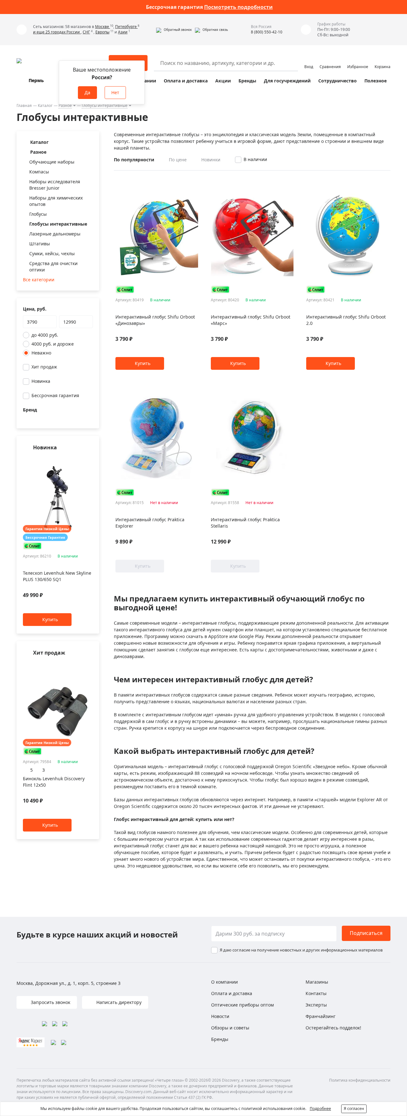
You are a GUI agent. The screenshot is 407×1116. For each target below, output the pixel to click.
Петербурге (126, 26)
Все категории (38, 280)
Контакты (316, 993)
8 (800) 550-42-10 (266, 32)
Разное (65, 105)
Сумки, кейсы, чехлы (52, 253)
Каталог (45, 105)
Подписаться (366, 933)
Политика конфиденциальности (359, 1080)
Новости (220, 1016)
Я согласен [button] (354, 1108)
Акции (223, 81)
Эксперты (316, 1005)
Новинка (40, 381)
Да (87, 92)
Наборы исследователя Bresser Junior (54, 185)
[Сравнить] (89, 460)
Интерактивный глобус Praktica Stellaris (245, 522)
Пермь (36, 80)
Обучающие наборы (51, 162)
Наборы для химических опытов (56, 201)
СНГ (86, 32)
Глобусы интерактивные (105, 105)
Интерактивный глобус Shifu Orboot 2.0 (346, 320)
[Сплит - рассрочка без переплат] (32, 546)
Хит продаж (44, 367)
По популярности (134, 160)
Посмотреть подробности (238, 7)
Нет (115, 92)
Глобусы (38, 214)
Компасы (39, 172)
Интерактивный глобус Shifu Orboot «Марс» (250, 320)
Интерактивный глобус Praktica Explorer (149, 522)
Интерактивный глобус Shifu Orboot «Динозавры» (155, 320)
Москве (102, 26)
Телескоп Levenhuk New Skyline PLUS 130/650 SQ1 (57, 576)
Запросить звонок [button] (50, 1002)
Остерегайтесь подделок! (333, 1028)
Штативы (39, 244)
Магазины (317, 982)
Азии (123, 32)
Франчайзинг (320, 1016)
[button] (174, 29)
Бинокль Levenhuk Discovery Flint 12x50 (54, 782)
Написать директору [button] (118, 1002)
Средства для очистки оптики (53, 266)
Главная (24, 105)
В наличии (255, 159)
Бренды (247, 81)
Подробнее (320, 1108)
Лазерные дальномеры (54, 234)
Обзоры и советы (230, 1028)
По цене (178, 160)
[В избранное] (81, 460)
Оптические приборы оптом (242, 1005)
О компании (224, 982)
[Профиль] (309, 60)
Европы (102, 32)
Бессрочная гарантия (55, 395)
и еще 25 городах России (57, 32)
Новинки (210, 160)
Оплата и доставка (186, 81)
